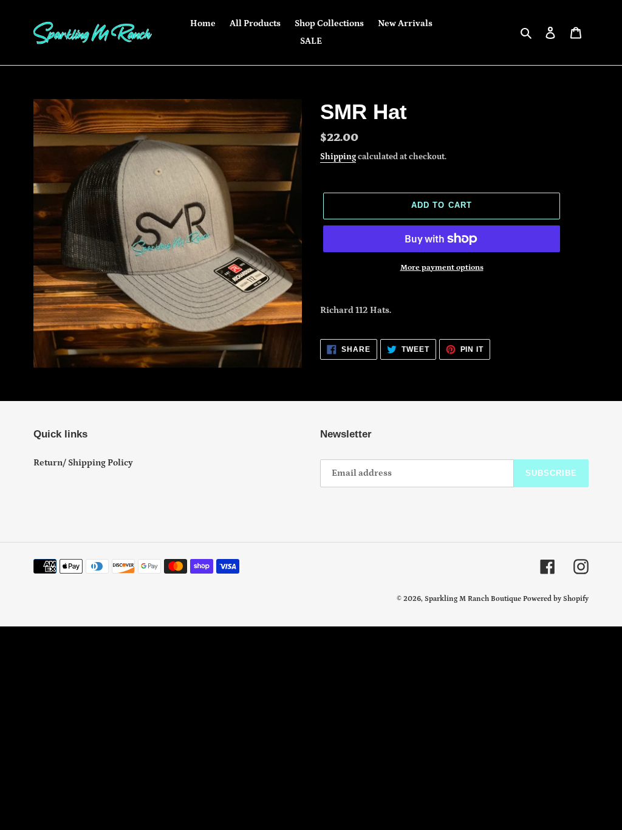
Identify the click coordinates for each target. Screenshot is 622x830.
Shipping (338, 157)
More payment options (442, 267)
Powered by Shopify (556, 599)
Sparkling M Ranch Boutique (474, 599)
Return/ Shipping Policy (83, 463)
